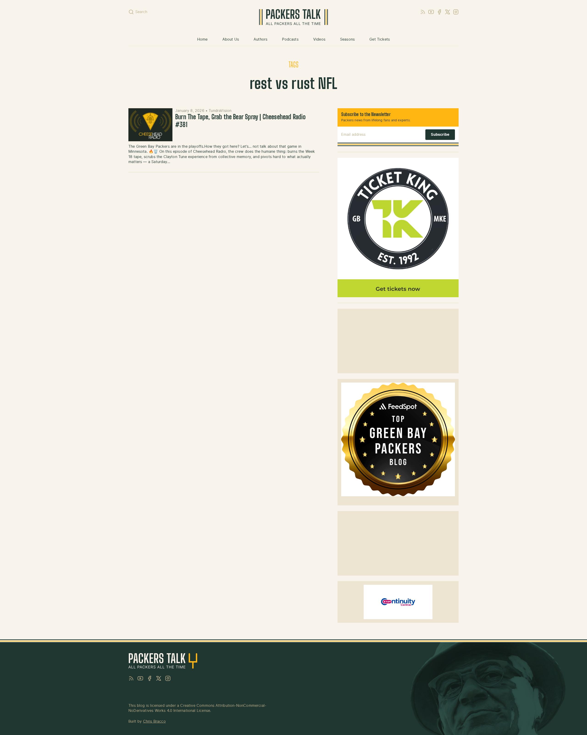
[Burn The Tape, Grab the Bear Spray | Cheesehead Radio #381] (150, 124)
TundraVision (220, 111)
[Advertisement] (398, 341)
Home (202, 39)
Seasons (347, 39)
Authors (260, 39)
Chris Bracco (154, 721)
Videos (319, 39)
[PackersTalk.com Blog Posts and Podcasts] (293, 17)
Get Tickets (379, 39)
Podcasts (290, 39)
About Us (230, 39)
